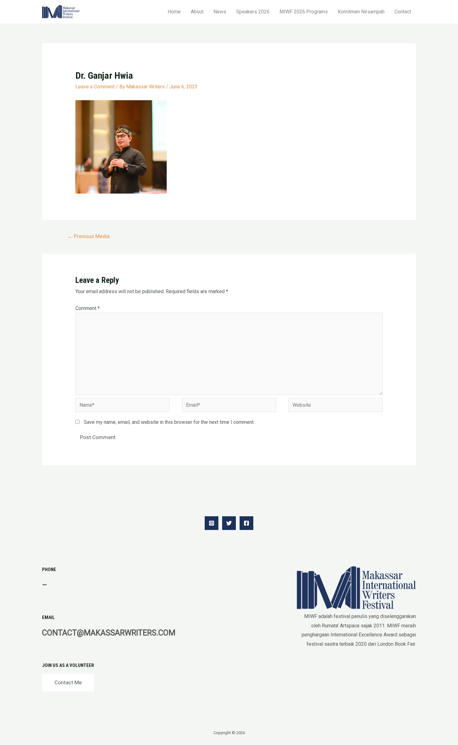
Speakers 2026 (253, 12)
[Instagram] (211, 523)
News (219, 12)
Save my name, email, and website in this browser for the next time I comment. (169, 422)
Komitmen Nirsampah (361, 12)
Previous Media (88, 236)
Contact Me (68, 682)
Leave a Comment (95, 87)
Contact (402, 12)
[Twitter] (229, 523)
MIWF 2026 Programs (303, 12)
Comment (87, 308)
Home (174, 12)
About (197, 12)
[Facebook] (246, 523)
